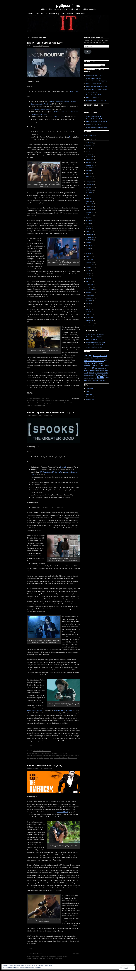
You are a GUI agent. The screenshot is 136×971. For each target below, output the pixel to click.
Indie (97, 370)
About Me (39, 14)
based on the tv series (38, 753)
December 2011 (90, 290)
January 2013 (89, 262)
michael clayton (53, 956)
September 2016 (90, 165)
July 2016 (88, 170)
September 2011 (90, 298)
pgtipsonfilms (68, 5)
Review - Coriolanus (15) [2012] (94, 337)
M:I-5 (57, 755)
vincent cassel (41, 405)
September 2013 (90, 242)
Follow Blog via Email (93, 37)
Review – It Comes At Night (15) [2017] (96, 81)
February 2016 (89, 179)
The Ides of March (62, 812)
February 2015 (89, 204)
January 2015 (89, 206)
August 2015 (89, 193)
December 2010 (90, 323)
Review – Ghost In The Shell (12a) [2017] (96, 89)
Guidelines (80, 14)
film (59, 400)
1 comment (46, 46)
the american (49, 958)
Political (91, 373)
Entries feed (89, 394)
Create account (89, 388)
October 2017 (89, 143)
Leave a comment (47, 416)
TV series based (46, 751)
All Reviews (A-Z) (52, 14)
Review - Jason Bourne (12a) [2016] (95, 334)
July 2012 (88, 270)
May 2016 (88, 173)
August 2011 (89, 301)
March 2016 (89, 176)
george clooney (44, 956)
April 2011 (88, 312)
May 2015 (88, 195)
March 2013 (89, 256)
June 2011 (88, 306)
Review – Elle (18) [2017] (92, 92)
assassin (34, 956)
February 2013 (89, 259)
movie (42, 403)
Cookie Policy (37, 967)
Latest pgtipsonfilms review (94, 71)
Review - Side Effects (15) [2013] (94, 347)
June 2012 (88, 273)
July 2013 (88, 248)
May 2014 (88, 226)
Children (100, 363)
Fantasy (86, 370)
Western (105, 380)
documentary (87, 368)
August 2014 (89, 220)
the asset (75, 403)
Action (35, 398)
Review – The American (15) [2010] (44, 765)
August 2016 (89, 168)
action (33, 400)
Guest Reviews (67, 14)
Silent (92, 378)
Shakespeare (87, 378)
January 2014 (89, 234)
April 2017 (88, 154)
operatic (86, 373)
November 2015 (90, 187)
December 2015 (90, 184)
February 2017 (89, 157)
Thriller (47, 398)
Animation (87, 358)
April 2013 (88, 253)
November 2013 (90, 237)
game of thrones (52, 753)
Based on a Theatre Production (99, 358)
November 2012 (90, 265)
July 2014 (88, 223)
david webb (54, 400)
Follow (88, 52)
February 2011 (89, 317)
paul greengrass (48, 403)
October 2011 (89, 295)
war (101, 380)
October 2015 (89, 190)
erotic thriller (102, 368)
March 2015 (89, 201)
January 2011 (89, 320)
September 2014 (90, 217)
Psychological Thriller (101, 373)
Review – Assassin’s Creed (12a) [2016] (96, 100)
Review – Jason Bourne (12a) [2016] (45, 42)
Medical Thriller (104, 370)
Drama (34, 954)
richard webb (62, 403)
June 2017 (88, 151)
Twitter (87, 132)
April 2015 (88, 198)
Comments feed (90, 397)
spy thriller (69, 403)
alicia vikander (40, 400)
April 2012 (88, 278)
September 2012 (90, 267)
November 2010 (90, 326)
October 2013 (89, 240)
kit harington (51, 755)
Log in (87, 391)
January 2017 (89, 159)
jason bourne (65, 400)
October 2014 (89, 215)
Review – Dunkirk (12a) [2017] (94, 78)
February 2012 (89, 284)
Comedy (87, 365)
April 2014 (88, 229)
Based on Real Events (94, 360)
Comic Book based (97, 365)
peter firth (62, 755)
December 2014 (90, 209)
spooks (72, 755)
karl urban (37, 403)
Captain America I (40, 109)
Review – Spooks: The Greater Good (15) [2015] (51, 412)
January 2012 (89, 287)
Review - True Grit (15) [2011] (94, 339)
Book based (40, 398)
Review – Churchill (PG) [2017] (94, 83)
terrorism (46, 758)
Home (30, 14)
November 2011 (90, 292)
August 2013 (89, 245)
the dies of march (59, 958)
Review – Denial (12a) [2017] (93, 95)
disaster (106, 365)
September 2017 (90, 145)
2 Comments (75, 954)
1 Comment (75, 398)
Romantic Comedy (89, 375)
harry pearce (60, 753)
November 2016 (90, 162)
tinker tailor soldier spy (60, 758)
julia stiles (30, 403)
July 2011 (88, 303)
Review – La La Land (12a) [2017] (94, 97)
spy (37, 958)
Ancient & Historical (100, 356)
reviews (33, 958)
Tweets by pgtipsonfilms (90, 135)
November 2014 (90, 212)
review (56, 403)
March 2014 (89, 231)
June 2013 (88, 251)
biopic (105, 360)
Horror (92, 370)
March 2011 (89, 314)
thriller (51, 758)
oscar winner (62, 956)
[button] (53, 62)
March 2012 (89, 281)
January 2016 (89, 181)
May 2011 (88, 309)
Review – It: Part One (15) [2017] (94, 75)
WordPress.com (90, 399)
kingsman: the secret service (39, 755)
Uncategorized (95, 380)
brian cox (47, 400)
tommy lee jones (32, 405)
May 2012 (88, 276)
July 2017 (88, 148)
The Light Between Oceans (39, 114)
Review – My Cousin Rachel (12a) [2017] (96, 86)
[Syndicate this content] (85, 70)
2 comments (48, 768)
